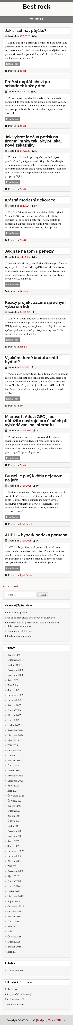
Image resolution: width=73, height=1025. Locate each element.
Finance (24, 291)
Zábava (23, 346)
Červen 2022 (14, 856)
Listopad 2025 (15, 674)
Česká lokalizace (14, 1004)
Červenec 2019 (15, 906)
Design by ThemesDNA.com (51, 1020)
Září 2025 (12, 685)
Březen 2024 (14, 760)
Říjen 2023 (13, 785)
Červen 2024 (14, 750)
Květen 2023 (14, 805)
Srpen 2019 (13, 901)
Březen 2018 (14, 946)
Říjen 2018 (13, 926)
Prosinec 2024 (15, 730)
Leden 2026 (13, 664)
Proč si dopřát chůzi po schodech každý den (27, 83)
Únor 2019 (13, 921)
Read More (13, 64)
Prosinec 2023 (15, 775)
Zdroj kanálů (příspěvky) (18, 994)
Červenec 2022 (15, 851)
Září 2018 (12, 931)
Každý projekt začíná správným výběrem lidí (35, 304)
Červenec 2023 (15, 795)
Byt (21, 405)
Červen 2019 (14, 911)
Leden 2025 (13, 725)
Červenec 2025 (15, 695)
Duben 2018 (14, 941)
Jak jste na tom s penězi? (29, 251)
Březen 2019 (14, 916)
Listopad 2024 (15, 735)
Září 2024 (12, 745)
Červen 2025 (14, 700)
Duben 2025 (14, 710)
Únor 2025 (13, 720)
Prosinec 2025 (15, 670)
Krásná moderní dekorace (30, 200)
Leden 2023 (13, 825)
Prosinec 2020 (15, 871)
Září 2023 (12, 790)
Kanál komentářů (14, 999)
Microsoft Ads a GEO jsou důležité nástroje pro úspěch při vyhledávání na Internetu (36, 420)
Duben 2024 (14, 755)
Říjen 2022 (13, 841)
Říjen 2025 (13, 680)
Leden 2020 (14, 891)
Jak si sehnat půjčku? (25, 30)
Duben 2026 (14, 659)
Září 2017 (12, 951)
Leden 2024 (13, 770)
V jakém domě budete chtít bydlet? (31, 359)
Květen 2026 (14, 654)
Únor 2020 (13, 886)
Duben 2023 (14, 810)
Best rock (36, 6)
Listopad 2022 (15, 835)
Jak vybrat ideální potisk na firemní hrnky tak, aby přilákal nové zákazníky (33, 141)
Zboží (23, 70)
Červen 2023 (14, 800)
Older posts (11, 586)
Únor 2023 (13, 820)
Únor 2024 (13, 765)
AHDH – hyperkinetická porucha (36, 534)
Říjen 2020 (13, 876)
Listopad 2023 (15, 780)
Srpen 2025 (13, 690)
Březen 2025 (14, 715)
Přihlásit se (11, 989)
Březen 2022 (14, 861)
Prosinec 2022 (15, 831)
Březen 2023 (14, 815)
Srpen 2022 (13, 846)
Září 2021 (12, 866)
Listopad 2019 (15, 896)
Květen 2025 (14, 705)
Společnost (26, 524)
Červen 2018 (14, 936)
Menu (39, 19)
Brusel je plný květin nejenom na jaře (33, 477)
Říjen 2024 (13, 740)
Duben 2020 (14, 881)
